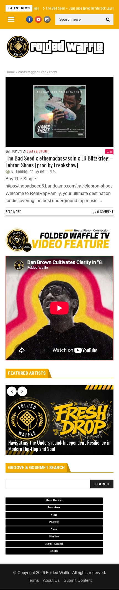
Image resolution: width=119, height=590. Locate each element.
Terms (33, 580)
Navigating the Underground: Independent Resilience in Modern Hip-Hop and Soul (59, 445)
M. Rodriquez (22, 172)
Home (10, 72)
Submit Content (78, 580)
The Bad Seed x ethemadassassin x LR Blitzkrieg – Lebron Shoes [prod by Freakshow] (59, 161)
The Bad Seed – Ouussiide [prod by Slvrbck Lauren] (72, 8)
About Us (51, 580)
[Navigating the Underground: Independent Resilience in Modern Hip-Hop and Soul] (59, 420)
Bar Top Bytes (15, 151)
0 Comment (105, 211)
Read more (13, 211)
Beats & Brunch (38, 151)
